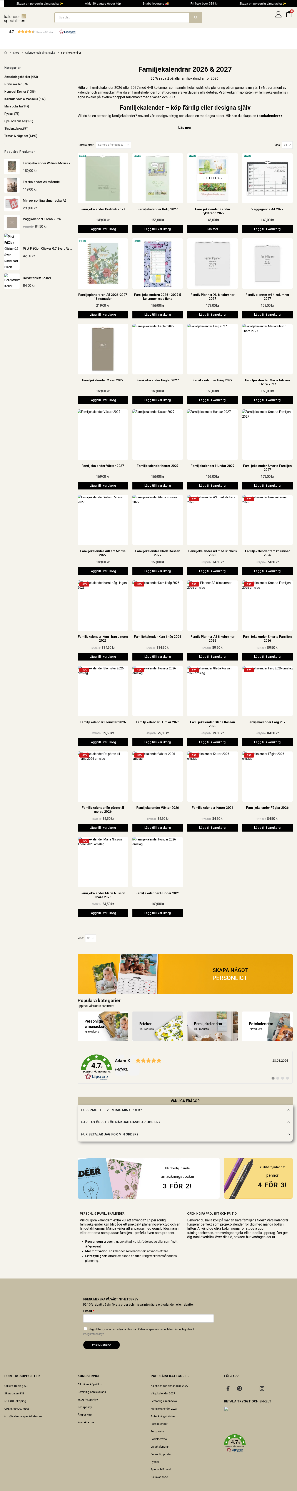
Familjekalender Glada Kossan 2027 (157, 553)
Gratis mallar (13, 84)
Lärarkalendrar (160, 1446)
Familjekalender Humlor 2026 (158, 722)
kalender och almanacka (96, 92)
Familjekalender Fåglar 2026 (267, 808)
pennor (272, 1175)
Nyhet (82, 156)
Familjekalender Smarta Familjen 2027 (267, 468)
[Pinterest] (239, 1388)
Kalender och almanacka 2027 (169, 1385)
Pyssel (8, 113)
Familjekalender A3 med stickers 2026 (212, 553)
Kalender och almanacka (21, 99)
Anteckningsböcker (17, 77)
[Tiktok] (273, 1388)
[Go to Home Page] (5, 52)
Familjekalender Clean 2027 (102, 380)
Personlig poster (161, 1454)
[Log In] (278, 17)
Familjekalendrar (208, 1023)
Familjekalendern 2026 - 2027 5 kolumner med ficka (157, 297)
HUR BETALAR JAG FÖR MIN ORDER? (109, 1134)
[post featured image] (103, 178)
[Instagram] (262, 1388)
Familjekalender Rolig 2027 (157, 209)
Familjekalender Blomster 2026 (103, 722)
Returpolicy (85, 1407)
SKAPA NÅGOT (230, 970)
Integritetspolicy (88, 1399)
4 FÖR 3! (272, 1185)
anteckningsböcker (177, 1176)
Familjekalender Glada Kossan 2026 (212, 724)
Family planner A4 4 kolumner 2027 (267, 297)
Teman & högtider (16, 136)
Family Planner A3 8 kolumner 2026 (212, 639)
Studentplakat (13, 128)
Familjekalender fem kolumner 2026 (267, 553)
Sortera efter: (86, 145)
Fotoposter (158, 1431)
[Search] (195, 18)
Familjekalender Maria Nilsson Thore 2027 (267, 382)
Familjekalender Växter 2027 (103, 466)
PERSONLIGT (229, 978)
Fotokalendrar (261, 1023)
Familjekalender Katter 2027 (158, 466)
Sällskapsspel (160, 1477)
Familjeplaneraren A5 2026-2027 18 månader (102, 297)
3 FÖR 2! (177, 1186)
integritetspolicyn (93, 1334)
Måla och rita (13, 106)
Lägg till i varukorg (103, 229)
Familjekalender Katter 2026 (213, 808)
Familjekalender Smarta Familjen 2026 (267, 639)
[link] (185, 1067)
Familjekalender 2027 (164, 1408)
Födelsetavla (159, 1439)
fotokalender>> (270, 116)
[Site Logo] (15, 18)
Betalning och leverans (92, 1392)
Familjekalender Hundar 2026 (158, 893)
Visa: (277, 145)
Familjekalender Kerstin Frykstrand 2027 (212, 211)
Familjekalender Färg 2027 (212, 380)
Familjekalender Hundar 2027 (213, 466)
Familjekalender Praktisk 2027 (102, 209)
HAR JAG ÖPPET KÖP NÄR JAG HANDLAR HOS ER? (120, 1122)
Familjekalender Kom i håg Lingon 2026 (103, 639)
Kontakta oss (86, 1422)
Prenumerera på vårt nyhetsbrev (110, 1299)
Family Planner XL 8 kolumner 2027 (212, 297)
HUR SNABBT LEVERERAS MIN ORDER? (111, 1110)
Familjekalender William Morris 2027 (102, 553)
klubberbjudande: (272, 1167)
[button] (42, 31)
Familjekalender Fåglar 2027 (158, 380)
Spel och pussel (15, 121)
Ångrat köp (85, 1414)
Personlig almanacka (164, 1401)
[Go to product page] (12, 166)
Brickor (145, 1023)
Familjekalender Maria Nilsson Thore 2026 (102, 895)
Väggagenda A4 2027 (267, 209)
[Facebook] (228, 1388)
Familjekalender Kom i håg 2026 (157, 637)
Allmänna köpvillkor (90, 1384)
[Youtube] (251, 1388)
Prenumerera (101, 1344)
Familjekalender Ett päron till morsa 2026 (103, 810)
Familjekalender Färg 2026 (267, 722)
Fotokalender (159, 1423)
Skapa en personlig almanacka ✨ (34, 3)
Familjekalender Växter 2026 (157, 808)
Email (88, 1311)
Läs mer (185, 127)
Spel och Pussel (161, 1469)
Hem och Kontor (15, 91)
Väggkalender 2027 (163, 1393)
